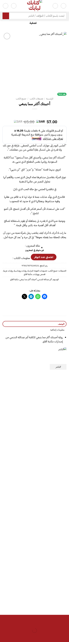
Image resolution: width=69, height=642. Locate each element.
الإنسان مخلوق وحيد (17, 540)
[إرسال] (6, 16)
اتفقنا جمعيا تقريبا (17, 482)
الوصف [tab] (61, 324)
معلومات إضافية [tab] (57, 329)
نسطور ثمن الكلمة (18, 597)
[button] (34, 23)
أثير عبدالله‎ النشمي (45, 279)
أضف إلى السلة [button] (51, 434)
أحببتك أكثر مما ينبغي (28, 279)
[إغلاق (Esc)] (36, 622)
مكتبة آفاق (28, 274)
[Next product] (37, 114)
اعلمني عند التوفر (43, 257)
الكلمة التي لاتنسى (51, 482)
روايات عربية (8, 270)
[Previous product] (31, 114)
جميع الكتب (21, 98)
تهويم (51, 425)
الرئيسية (49, 98)
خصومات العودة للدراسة (37, 270)
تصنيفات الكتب (36, 98)
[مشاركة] (46, 622)
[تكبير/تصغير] (65, 622)
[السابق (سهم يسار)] (65, 636)
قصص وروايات (39, 274)
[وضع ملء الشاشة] (56, 622)
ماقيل (51, 597)
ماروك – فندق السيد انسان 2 (51, 540)
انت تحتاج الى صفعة (17, 425)
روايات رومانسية (20, 270)
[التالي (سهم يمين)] (56, 636)
